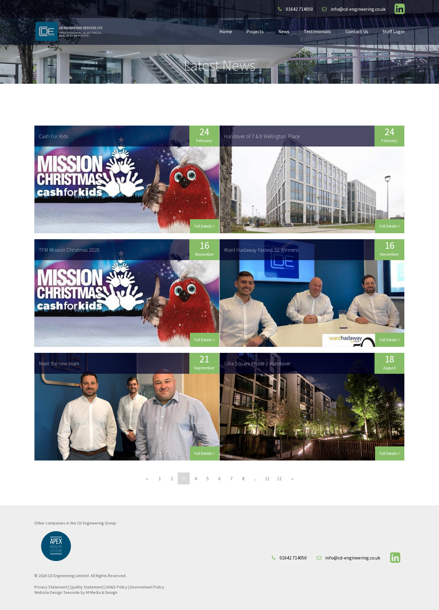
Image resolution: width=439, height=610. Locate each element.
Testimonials (317, 31)
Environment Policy (147, 587)
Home (226, 31)
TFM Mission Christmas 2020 (69, 249)
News (283, 31)
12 (279, 478)
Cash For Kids (53, 136)
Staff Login (394, 31)
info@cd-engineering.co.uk (358, 9)
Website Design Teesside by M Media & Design (75, 592)
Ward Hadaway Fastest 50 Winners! (261, 249)
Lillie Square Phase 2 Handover (257, 363)
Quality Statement (86, 587)
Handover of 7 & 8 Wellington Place (262, 136)
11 (267, 478)
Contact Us (357, 31)
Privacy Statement (50, 587)
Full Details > (204, 226)
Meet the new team (59, 363)
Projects (255, 31)
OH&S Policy (116, 587)
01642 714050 (299, 9)
